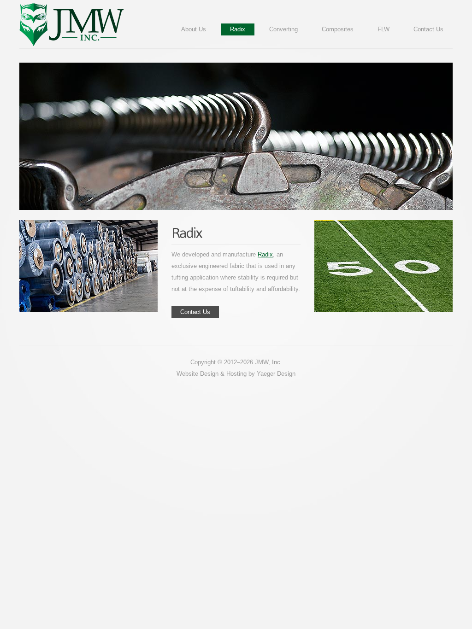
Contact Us (428, 29)
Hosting (236, 373)
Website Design (197, 373)
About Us (193, 29)
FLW (383, 29)
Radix (237, 29)
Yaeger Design (276, 373)
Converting (283, 29)
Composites (338, 29)
